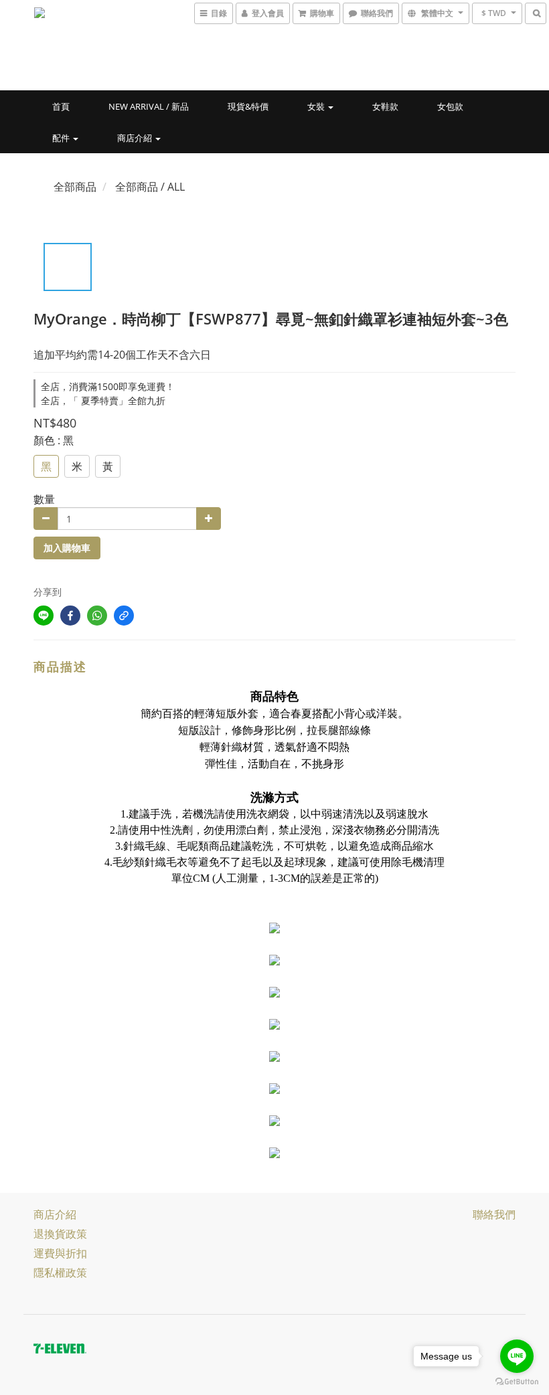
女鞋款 (385, 106)
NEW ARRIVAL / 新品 (148, 106)
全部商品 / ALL (150, 186)
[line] (43, 616)
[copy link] (124, 616)
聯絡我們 (494, 1214)
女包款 (450, 106)
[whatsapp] (97, 616)
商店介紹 (135, 138)
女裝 (317, 106)
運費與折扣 (60, 1253)
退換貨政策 (60, 1233)
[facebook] (70, 616)
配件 (62, 138)
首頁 (61, 106)
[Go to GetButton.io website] (516, 1382)
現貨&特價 (248, 106)
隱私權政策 (60, 1272)
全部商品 (75, 186)
